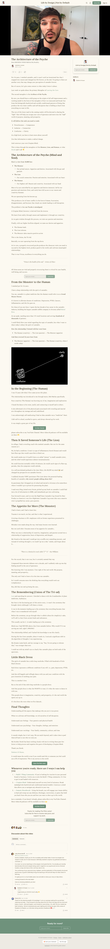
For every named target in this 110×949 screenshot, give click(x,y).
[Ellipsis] (67, 853)
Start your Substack (50, 941)
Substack (47, 945)
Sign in (105, 3)
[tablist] (18, 838)
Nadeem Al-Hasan (19, 65)
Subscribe (97, 3)
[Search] (86, 2)
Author (19, 889)
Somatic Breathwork (23, 790)
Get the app (63, 941)
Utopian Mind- (21, 782)
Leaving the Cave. (53, 90)
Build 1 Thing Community (25, 774)
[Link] (9, 156)
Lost (12, 596)
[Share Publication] (90, 2)
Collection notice (66, 937)
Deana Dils (18, 898)
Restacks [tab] (22, 839)
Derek (13, 150)
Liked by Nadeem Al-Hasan (22, 855)
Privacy (55, 937)
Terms (60, 937)
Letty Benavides (19, 853)
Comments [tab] (15, 839)
